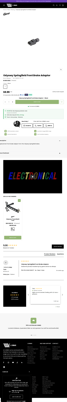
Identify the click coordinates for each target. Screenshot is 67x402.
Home (4, 9)
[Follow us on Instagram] (10, 362)
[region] (45, 295)
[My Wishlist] (60, 5)
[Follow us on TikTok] (19, 362)
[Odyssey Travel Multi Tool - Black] (12, 229)
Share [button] (42, 270)
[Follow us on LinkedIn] (23, 362)
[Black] (5, 87)
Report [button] (39, 270)
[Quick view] (19, 200)
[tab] (49, 254)
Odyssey (9, 78)
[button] (33, 81)
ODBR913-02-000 (19, 78)
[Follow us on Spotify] (5, 367)
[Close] (29, 372)
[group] (11, 245)
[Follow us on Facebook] (5, 362)
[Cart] (63, 5)
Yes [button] (36, 270)
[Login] (57, 5)
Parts (8, 9)
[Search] (53, 5)
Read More (48, 1)
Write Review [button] (58, 246)
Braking (13, 9)
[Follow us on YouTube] (14, 362)
